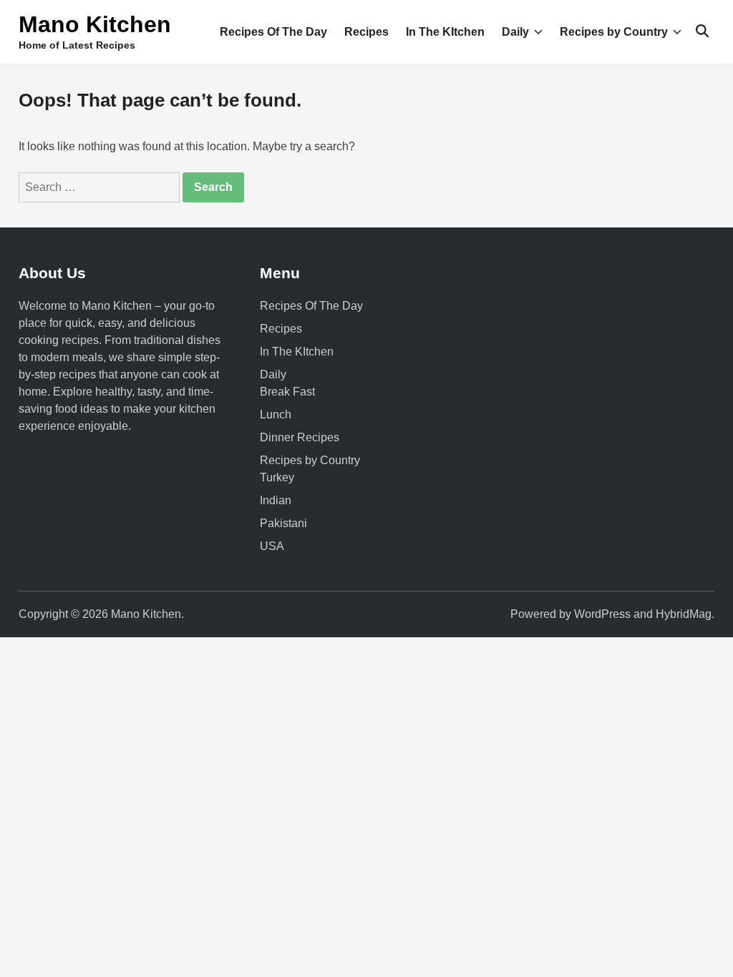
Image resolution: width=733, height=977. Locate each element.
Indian (275, 500)
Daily (515, 32)
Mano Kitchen (95, 24)
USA (272, 546)
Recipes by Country (614, 32)
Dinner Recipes (299, 437)
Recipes (366, 32)
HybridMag (684, 614)
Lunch (275, 414)
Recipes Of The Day (273, 32)
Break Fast (287, 392)
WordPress (602, 614)
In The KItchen (445, 32)
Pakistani (283, 523)
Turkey (277, 477)
